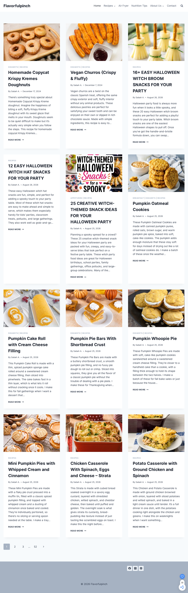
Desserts (13, 67)
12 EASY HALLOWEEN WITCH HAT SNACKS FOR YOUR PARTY (30, 172)
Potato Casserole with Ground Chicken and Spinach (155, 469)
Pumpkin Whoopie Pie (155, 338)
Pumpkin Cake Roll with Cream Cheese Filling (28, 344)
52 (35, 546)
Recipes (24, 67)
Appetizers (76, 198)
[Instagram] (135, 568)
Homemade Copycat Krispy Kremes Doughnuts (28, 78)
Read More (16, 140)
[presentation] (32, 42)
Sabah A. (15, 91)
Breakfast (138, 198)
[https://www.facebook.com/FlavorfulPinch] (129, 568)
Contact (171, 5)
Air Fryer (124, 5)
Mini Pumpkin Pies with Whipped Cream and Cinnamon (31, 469)
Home (97, 5)
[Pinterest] (141, 568)
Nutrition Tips (139, 5)
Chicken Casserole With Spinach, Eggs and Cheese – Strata (90, 469)
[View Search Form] (181, 5)
